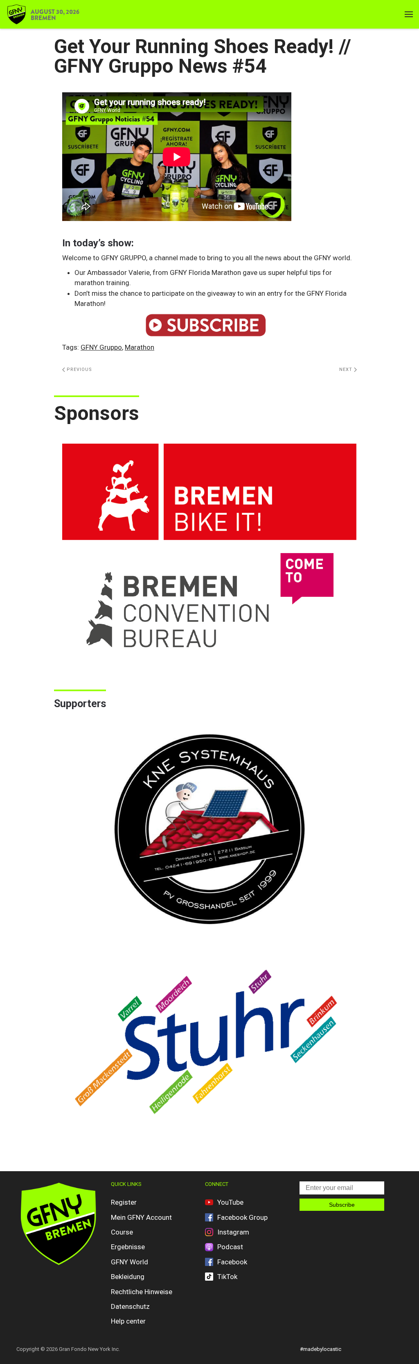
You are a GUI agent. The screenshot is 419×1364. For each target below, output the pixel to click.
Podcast (230, 1247)
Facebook (232, 1262)
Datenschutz (130, 1306)
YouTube (230, 1202)
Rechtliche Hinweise (141, 1292)
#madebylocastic (320, 1349)
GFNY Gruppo (101, 347)
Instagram (233, 1232)
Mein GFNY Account (141, 1217)
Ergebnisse (128, 1247)
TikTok (227, 1276)
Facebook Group (242, 1217)
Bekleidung (127, 1276)
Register (124, 1202)
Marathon (139, 347)
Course (122, 1232)
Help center (128, 1321)
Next (346, 369)
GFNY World (129, 1262)
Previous (78, 369)
